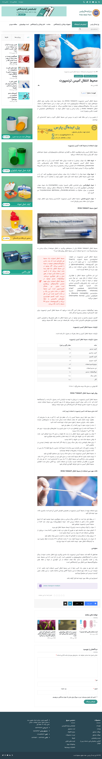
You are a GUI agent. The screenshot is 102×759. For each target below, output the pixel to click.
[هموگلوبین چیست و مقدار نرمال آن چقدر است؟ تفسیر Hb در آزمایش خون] (23, 59)
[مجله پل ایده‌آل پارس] (88, 12)
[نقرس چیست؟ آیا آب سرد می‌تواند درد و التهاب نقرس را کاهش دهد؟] (23, 47)
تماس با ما (5, 2)
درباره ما (21, 2)
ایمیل (95, 689)
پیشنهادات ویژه (71, 744)
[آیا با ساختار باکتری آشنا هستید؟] (88, 625)
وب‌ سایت (63, 689)
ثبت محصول (71, 729)
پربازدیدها (18, 37)
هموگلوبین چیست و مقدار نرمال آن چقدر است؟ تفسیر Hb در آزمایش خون (11, 59)
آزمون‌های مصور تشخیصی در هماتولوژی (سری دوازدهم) (12, 96)
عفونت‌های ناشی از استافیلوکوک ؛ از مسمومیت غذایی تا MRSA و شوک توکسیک (11, 72)
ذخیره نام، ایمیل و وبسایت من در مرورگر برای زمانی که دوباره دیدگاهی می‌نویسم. (74, 697)
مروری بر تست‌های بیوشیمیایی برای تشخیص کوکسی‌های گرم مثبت (67, 634)
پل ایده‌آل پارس (94, 24)
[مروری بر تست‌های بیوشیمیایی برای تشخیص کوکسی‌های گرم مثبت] (67, 625)
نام (96, 680)
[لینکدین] (70, 604)
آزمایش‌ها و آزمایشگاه (80, 24)
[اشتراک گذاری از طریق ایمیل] (65, 604)
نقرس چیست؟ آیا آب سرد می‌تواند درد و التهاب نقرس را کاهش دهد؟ (11, 48)
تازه (28, 37)
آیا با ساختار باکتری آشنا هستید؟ (88, 632)
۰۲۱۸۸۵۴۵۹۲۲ (41, 734)
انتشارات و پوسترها (70, 747)
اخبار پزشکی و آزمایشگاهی (37, 24)
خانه (95, 72)
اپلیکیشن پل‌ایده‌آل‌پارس (68, 726)
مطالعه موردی (13, 24)
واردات (99, 729)
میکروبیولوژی (78, 76)
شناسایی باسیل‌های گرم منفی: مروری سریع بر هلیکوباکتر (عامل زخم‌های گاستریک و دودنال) (46, 634)
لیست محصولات (70, 735)
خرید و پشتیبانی (96, 738)
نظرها (6, 37)
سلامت (48, 24)
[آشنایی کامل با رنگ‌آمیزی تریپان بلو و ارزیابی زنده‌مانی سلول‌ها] (23, 84)
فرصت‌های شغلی (70, 741)
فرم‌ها (73, 738)
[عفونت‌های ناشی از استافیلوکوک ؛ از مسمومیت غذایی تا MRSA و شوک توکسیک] (23, 70)
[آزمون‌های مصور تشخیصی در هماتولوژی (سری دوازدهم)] (23, 96)
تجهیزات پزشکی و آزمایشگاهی (62, 24)
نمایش (83, 93)
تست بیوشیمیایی (24, 24)
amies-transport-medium (51, 586)
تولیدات (98, 726)
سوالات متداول (97, 732)
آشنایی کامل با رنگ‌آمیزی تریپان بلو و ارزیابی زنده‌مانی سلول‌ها (11, 84)
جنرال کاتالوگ (71, 732)
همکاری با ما (13, 2)
